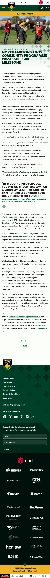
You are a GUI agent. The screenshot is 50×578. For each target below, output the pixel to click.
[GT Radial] (36, 507)
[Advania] (13, 537)
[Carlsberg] (36, 493)
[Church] (36, 470)
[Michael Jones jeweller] (13, 507)
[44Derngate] (36, 557)
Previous (25, 341)
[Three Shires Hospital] (36, 528)
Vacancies (7, 398)
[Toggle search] (47, 8)
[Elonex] (13, 557)
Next (25, 345)
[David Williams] (13, 517)
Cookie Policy (9, 386)
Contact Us (7, 382)
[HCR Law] (13, 547)
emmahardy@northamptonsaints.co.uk (25, 316)
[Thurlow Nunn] (36, 537)
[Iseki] (36, 517)
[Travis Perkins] (13, 480)
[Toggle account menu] (42, 8)
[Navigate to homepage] (11, 6)
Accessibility (8, 378)
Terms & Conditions (11, 394)
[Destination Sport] (13, 528)
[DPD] (25, 460)
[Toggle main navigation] (3, 8)
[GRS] (36, 480)
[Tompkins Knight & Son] (36, 547)
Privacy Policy (9, 390)
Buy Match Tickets (25, 14)
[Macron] (13, 494)
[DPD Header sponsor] (44, 2)
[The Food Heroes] (13, 469)
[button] (21, 2)
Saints (22, 2)
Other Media (32, 571)
